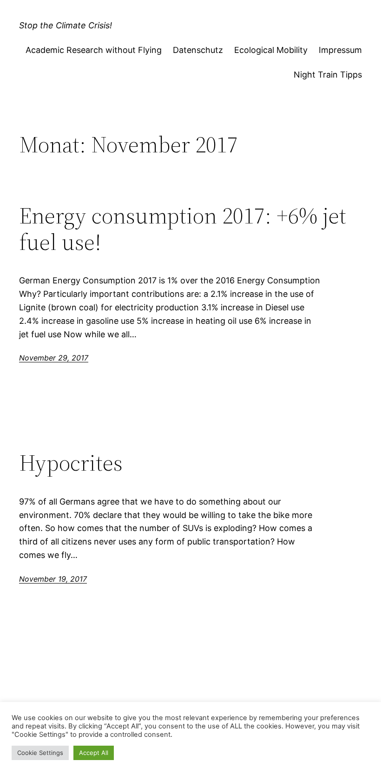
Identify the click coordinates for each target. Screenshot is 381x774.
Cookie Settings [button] (40, 752)
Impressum (340, 50)
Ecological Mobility (271, 50)
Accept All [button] (93, 752)
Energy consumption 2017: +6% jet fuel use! (182, 229)
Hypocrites (71, 463)
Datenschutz (198, 50)
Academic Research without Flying (94, 50)
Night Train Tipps (328, 74)
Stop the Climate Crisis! (65, 25)
